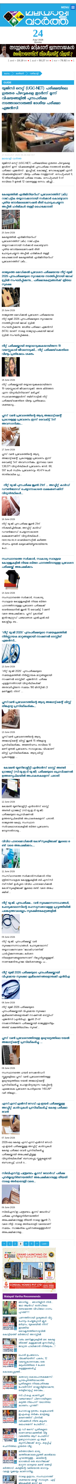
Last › (44, 1244)
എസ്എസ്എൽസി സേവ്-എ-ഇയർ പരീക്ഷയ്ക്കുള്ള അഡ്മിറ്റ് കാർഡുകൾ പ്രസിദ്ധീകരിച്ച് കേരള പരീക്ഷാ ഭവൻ (34, 1108)
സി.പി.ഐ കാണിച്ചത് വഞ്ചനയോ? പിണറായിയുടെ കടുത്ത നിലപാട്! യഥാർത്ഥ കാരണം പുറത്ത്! (35, 1401)
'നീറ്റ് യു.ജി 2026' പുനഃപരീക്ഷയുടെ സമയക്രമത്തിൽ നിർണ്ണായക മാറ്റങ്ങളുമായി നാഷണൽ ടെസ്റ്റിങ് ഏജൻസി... (34, 637)
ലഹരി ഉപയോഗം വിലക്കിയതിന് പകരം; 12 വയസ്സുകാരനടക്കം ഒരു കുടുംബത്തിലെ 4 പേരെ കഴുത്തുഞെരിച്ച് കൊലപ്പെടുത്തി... (25, 1364)
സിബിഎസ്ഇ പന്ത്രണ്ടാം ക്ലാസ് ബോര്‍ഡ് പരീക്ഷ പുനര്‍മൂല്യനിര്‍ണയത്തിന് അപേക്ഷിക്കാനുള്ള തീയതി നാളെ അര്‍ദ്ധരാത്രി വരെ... (34, 1178)
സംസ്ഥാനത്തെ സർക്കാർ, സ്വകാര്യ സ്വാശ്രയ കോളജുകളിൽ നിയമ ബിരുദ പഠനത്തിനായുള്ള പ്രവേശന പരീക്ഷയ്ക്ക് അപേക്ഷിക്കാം (38, 563)
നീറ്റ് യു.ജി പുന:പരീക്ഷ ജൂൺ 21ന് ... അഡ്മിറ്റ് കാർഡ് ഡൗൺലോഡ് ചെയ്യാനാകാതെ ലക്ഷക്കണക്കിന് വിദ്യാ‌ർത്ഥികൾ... (36, 490)
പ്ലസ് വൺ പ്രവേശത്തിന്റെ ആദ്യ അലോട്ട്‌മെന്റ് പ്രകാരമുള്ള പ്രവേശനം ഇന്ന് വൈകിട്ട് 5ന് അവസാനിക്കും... (32, 420)
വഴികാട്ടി (34, 74)
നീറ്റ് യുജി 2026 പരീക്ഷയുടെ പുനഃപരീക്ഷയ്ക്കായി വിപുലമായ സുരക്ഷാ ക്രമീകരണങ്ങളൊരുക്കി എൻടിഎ (36, 975)
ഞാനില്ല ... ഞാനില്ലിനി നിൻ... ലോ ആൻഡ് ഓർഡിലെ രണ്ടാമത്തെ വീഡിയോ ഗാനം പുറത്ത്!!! (36, 1307)
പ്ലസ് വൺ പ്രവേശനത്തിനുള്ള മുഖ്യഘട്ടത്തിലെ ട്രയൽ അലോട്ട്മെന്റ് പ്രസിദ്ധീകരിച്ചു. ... (35, 1041)
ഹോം (7, 74)
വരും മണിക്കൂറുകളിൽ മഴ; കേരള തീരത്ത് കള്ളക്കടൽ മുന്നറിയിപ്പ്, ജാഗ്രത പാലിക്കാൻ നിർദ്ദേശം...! (37, 1343)
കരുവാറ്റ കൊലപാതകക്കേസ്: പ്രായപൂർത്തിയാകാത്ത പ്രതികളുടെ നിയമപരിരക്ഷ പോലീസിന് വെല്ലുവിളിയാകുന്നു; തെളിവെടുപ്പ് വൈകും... (36, 1384)
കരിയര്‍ (20, 74)
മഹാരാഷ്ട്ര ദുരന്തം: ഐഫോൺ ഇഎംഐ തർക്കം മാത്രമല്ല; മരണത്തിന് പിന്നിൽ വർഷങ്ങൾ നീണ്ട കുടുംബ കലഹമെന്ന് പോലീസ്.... (36, 1418)
